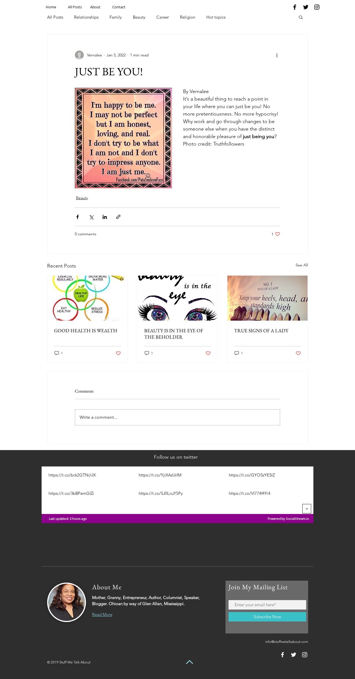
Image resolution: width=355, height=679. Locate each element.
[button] (300, 17)
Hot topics (215, 17)
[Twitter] (305, 7)
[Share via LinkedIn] (104, 216)
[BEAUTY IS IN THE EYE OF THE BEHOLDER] (178, 298)
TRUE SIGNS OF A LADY (261, 330)
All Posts (55, 17)
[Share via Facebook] (77, 216)
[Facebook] (294, 7)
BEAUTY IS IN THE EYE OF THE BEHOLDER (173, 333)
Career (162, 17)
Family (116, 17)
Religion (187, 17)
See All (302, 265)
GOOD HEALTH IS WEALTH (85, 330)
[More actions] (276, 55)
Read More (102, 614)
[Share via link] (118, 216)
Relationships (86, 17)
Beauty (139, 17)
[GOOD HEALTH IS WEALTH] (87, 298)
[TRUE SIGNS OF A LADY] (267, 298)
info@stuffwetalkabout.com (286, 642)
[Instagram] (316, 7)
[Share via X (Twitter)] (91, 216)
